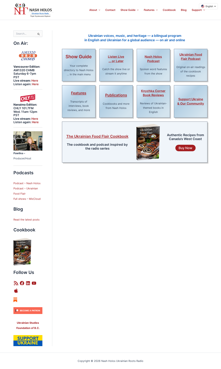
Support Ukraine (190, 99)
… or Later (116, 61)
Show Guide (128, 10)
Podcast (18, 188)
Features (149, 10)
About (93, 10)
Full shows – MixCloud (27, 198)
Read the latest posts (26, 219)
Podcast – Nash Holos (27, 183)
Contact (110, 10)
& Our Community (190, 103)
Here (34, 80)
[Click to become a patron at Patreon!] (27, 310)
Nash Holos (153, 57)
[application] (98, 9)
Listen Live (116, 57)
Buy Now (185, 148)
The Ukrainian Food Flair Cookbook (97, 136)
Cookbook (169, 10)
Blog (184, 10)
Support (197, 10)
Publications (116, 95)
